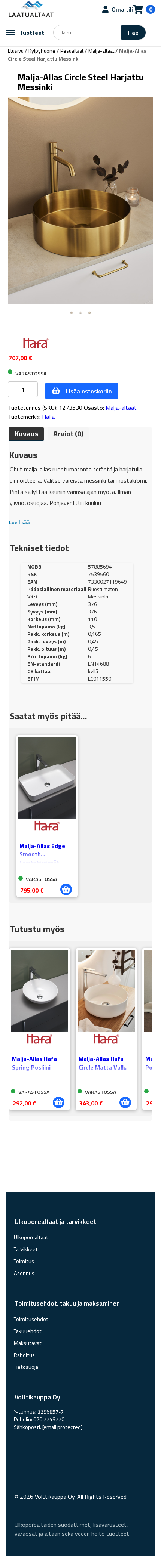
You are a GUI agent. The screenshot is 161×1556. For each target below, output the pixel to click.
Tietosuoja (26, 1367)
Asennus (24, 1273)
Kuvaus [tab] (26, 433)
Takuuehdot (28, 1331)
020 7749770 (48, 1419)
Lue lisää (19, 522)
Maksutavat (28, 1343)
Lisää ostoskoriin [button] (66, 889)
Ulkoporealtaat (31, 1237)
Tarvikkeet (26, 1249)
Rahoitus (24, 1355)
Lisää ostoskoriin (89, 391)
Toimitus (24, 1261)
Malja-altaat (101, 51)
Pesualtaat (71, 51)
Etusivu (16, 51)
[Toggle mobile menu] (10, 32)
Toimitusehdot (31, 1319)
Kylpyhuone (41, 51)
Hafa (48, 416)
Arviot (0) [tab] (68, 433)
